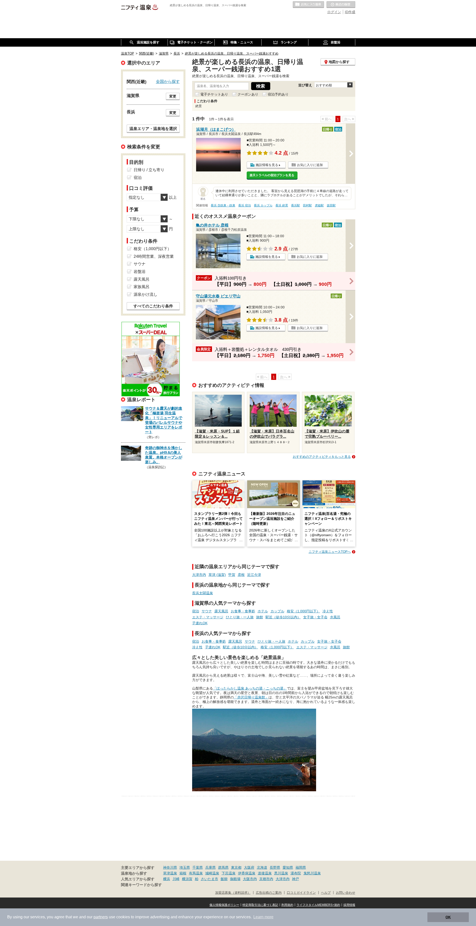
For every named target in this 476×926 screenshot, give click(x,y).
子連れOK (200, 623)
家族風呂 (141, 287)
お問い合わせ (345, 892)
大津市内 (199, 575)
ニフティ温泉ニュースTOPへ (330, 552)
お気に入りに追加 (310, 165)
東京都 (236, 867)
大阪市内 (250, 879)
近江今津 (254, 575)
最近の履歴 (341, 4)
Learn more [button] (263, 917)
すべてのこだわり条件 (153, 306)
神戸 (295, 879)
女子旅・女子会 (315, 617)
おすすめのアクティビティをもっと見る (322, 457)
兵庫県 (210, 867)
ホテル (263, 611)
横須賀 (187, 879)
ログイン (334, 12)
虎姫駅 (319, 205)
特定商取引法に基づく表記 (260, 905)
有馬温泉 (196, 873)
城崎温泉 (212, 873)
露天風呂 (221, 611)
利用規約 (287, 905)
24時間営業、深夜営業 (154, 256)
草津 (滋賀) (217, 575)
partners (100, 917)
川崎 (176, 879)
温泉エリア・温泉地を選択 (153, 128)
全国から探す (168, 81)
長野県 (275, 867)
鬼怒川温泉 (312, 873)
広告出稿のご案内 (269, 892)
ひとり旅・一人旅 (240, 617)
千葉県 (197, 867)
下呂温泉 (229, 873)
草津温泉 (170, 873)
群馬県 (223, 867)
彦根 (241, 575)
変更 (172, 96)
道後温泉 (265, 873)
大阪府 (249, 867)
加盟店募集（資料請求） (233, 892)
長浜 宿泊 (244, 205)
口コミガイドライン (301, 892)
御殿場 (235, 879)
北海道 (262, 867)
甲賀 (231, 575)
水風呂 (335, 617)
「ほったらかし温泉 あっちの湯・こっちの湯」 (250, 688)
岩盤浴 (140, 271)
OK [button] (448, 917)
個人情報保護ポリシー (224, 905)
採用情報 (349, 905)
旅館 (259, 617)
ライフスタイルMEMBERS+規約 (318, 905)
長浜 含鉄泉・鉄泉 (223, 205)
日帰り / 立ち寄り (149, 170)
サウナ (207, 611)
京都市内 (266, 879)
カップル (277, 611)
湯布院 (296, 873)
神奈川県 (170, 867)
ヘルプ (326, 892)
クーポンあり (248, 94)
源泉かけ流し (145, 294)
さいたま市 (209, 879)
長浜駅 (295, 205)
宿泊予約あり (278, 94)
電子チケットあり (214, 94)
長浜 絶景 (281, 205)
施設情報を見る (267, 165)
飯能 (224, 879)
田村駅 (307, 205)
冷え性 (328, 611)
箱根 (182, 873)
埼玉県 (184, 867)
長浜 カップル (263, 205)
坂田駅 (331, 205)
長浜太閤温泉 (202, 593)
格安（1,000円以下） (303, 611)
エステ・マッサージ (207, 617)
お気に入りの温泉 (308, 4)
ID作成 (350, 12)
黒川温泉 (281, 873)
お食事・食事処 (243, 611)
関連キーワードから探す (141, 885)
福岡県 (301, 867)
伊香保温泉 (246, 873)
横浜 (166, 879)
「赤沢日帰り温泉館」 (251, 697)
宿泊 (195, 611)
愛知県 (288, 867)
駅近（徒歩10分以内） (283, 617)
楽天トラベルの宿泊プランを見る (272, 175)
